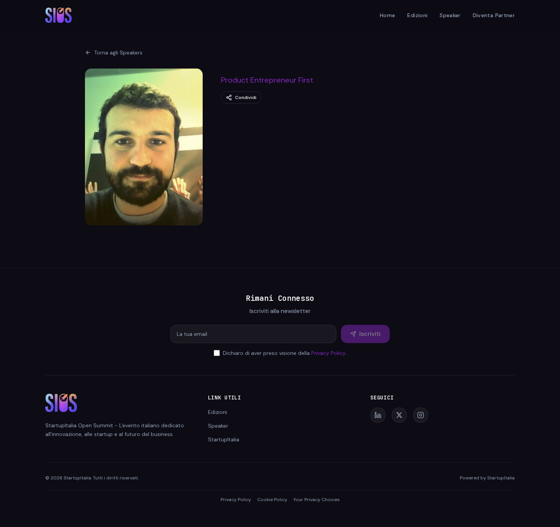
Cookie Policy (272, 500)
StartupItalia (223, 439)
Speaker (450, 15)
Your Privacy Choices (316, 500)
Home (387, 15)
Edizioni (417, 15)
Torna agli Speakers (118, 52)
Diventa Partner (494, 15)
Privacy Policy (328, 353)
